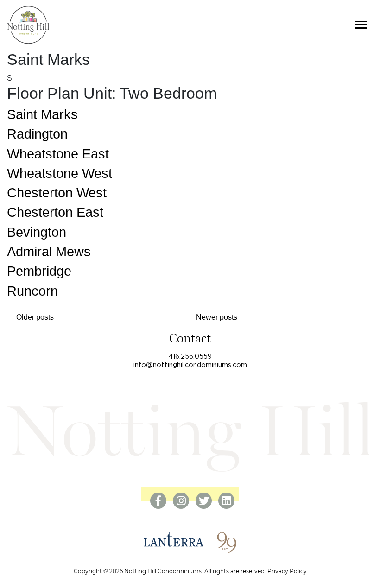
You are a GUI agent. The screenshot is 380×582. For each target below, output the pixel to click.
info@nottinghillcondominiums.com (190, 364)
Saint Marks (42, 114)
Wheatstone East (58, 153)
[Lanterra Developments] (190, 541)
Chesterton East (55, 212)
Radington (37, 134)
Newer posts (216, 317)
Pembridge (39, 271)
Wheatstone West (59, 173)
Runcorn (32, 291)
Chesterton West (57, 192)
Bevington (36, 232)
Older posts (35, 317)
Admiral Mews (49, 251)
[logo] (28, 25)
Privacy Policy (287, 571)
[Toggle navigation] (361, 24)
